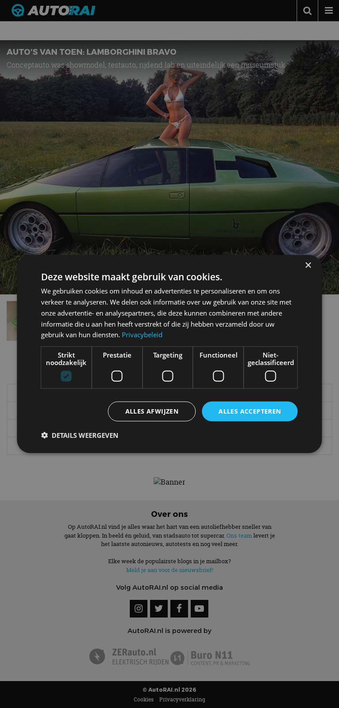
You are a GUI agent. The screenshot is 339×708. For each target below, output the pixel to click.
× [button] (308, 265)
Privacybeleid (142, 334)
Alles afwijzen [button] (152, 411)
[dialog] (169, 354)
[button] (79, 435)
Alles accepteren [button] (249, 411)
